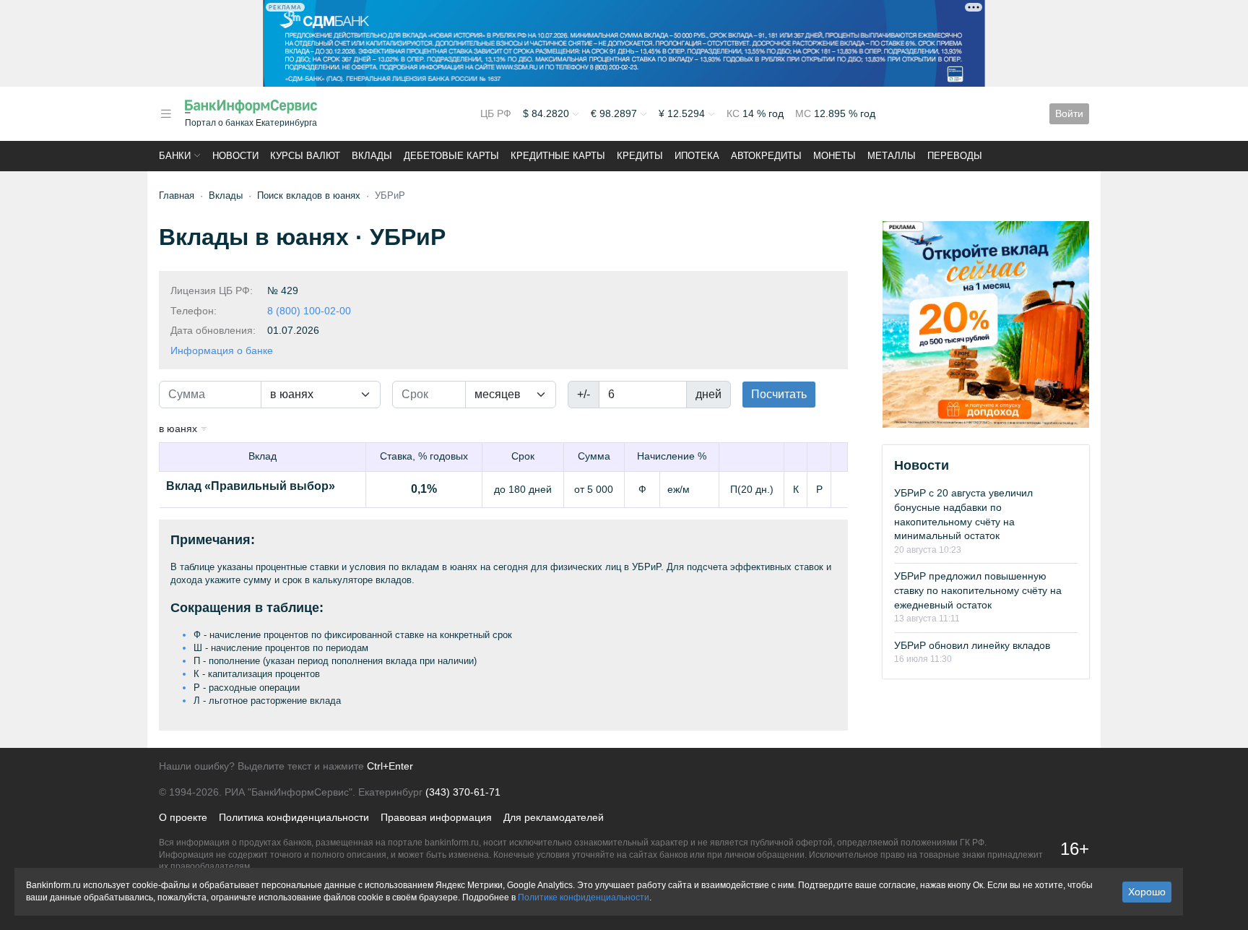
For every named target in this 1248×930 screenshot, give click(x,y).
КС (734, 113)
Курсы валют (305, 155)
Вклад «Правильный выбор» (250, 486)
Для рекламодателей (553, 817)
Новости (235, 155)
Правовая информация (436, 817)
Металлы (891, 155)
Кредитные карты (558, 155)
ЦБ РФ (495, 113)
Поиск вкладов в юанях (308, 195)
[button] (166, 113)
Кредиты (640, 155)
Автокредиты (766, 155)
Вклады (372, 155)
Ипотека (697, 155)
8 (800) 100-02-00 (309, 311)
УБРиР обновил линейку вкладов (972, 645)
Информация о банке (221, 350)
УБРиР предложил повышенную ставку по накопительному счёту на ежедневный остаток (978, 590)
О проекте (183, 817)
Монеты (834, 155)
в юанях (179, 428)
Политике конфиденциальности (583, 897)
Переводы (954, 155)
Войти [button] (1069, 113)
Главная (176, 195)
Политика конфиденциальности (294, 817)
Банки (175, 155)
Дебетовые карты (451, 155)
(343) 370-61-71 (462, 792)
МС (804, 113)
